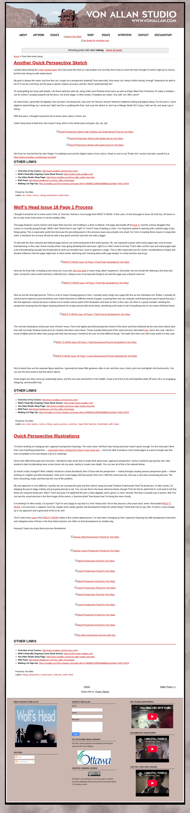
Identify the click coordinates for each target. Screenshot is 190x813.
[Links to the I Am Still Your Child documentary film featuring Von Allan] (163, 36)
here (146, 330)
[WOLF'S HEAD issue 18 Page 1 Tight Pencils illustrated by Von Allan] (95, 314)
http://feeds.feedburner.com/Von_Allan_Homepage (51, 180)
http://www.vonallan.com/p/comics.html (60, 171)
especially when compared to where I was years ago (74, 450)
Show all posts (114, 50)
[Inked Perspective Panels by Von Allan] (95, 581)
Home (16, 56)
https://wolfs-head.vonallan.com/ (78, 174)
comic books (32, 424)
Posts (19, 757)
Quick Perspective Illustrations (47, 435)
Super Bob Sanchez (87, 424)
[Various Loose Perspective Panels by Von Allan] (95, 551)
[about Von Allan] (23, 36)
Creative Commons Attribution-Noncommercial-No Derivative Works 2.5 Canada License (94, 781)
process (64, 424)
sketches (73, 424)
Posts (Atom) (102, 691)
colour (28, 195)
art (23, 195)
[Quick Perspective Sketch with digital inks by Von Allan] (95, 138)
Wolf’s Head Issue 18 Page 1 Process (53, 207)
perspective (52, 195)
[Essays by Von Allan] (108, 36)
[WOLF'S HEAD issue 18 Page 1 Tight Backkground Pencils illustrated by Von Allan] (95, 342)
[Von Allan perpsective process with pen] (95, 635)
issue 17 (136, 225)
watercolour (63, 195)
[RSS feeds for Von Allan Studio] (95, 40)
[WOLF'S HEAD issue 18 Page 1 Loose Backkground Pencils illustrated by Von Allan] (95, 356)
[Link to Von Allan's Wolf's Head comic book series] (35, 747)
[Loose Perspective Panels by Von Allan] (95, 588)
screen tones (46, 674)
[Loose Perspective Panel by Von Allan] (95, 571)
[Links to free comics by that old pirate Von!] (72, 36)
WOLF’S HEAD (50, 518)
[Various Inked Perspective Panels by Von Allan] (95, 537)
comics (35, 195)
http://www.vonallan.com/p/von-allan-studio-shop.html (70, 177)
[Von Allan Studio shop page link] (90, 36)
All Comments (22, 762)
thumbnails (102, 424)
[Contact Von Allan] (144, 36)
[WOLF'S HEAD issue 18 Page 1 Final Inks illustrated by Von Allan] (95, 283)
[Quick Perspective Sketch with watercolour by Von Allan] (95, 145)
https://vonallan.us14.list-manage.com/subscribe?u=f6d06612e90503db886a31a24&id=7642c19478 (84, 183)
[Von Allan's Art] (38, 36)
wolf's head (113, 424)
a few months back (47, 70)
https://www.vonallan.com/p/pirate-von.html (35, 157)
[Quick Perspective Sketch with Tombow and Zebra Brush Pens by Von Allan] (95, 132)
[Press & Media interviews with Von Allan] (126, 36)
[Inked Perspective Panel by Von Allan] (95, 561)
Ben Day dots (79, 271)
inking (42, 195)
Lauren (56, 424)
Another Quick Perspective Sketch (50, 62)
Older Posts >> (168, 687)
